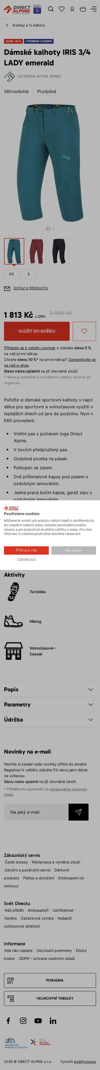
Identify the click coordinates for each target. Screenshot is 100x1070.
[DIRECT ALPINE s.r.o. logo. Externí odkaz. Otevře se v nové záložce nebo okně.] (11, 508)
